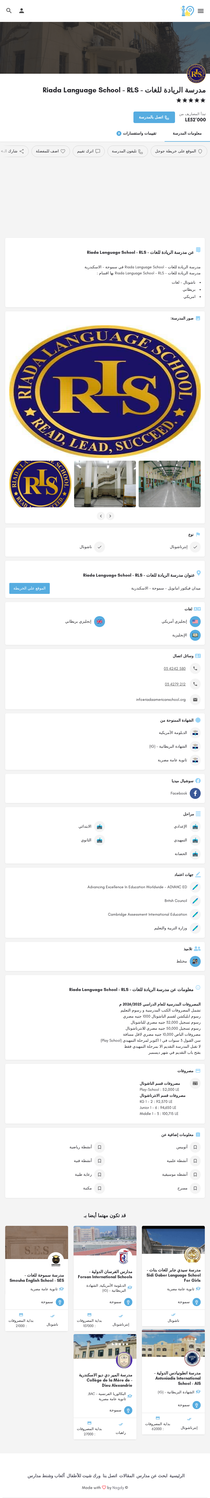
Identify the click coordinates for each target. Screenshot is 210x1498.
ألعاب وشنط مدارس (46, 1475)
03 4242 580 (175, 668)
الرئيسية (177, 1475)
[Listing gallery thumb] (105, 391)
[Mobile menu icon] (201, 10)
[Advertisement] (105, 198)
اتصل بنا (110, 1475)
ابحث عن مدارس (151, 1475)
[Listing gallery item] (40, 484)
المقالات (126, 1475)
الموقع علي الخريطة (29, 588)
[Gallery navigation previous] (100, 516)
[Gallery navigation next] (109, 516)
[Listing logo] (196, 73)
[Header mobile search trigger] (9, 10)
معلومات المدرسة (187, 133)
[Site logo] (186, 11)
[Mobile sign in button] (21, 10)
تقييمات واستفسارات (137, 133)
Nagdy (118, 1487)
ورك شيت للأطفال (84, 1475)
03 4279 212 (175, 684)
